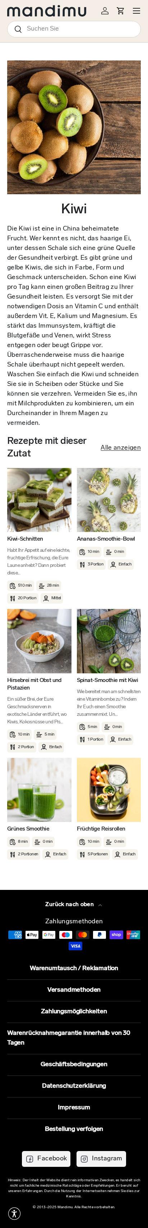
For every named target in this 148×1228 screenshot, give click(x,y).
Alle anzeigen (121, 448)
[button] (14, 1213)
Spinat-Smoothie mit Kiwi (107, 680)
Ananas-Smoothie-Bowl (106, 539)
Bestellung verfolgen (74, 1129)
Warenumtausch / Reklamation (74, 968)
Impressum (74, 1108)
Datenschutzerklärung (74, 1086)
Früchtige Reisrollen (101, 829)
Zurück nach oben (70, 905)
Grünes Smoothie (28, 829)
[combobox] (74, 29)
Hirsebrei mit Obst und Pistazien (34, 684)
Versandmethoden (74, 990)
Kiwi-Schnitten (25, 539)
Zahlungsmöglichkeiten (74, 1012)
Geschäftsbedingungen (74, 1064)
